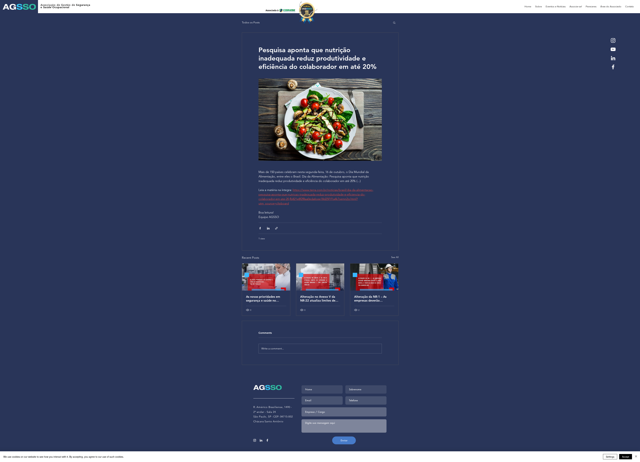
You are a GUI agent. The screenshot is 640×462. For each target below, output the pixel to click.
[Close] (636, 456)
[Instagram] (613, 40)
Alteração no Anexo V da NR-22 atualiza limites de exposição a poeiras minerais (317, 298)
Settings (610, 456)
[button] (394, 22)
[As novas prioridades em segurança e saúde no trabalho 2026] (266, 277)
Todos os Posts (251, 22)
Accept (625, 456)
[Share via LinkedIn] (268, 228)
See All (394, 257)
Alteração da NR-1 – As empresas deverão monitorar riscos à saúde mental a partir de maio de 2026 (373, 298)
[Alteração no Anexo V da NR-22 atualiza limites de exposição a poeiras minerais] (320, 277)
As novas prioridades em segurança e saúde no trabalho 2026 (263, 298)
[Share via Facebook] (260, 228)
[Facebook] (613, 67)
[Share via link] (276, 228)
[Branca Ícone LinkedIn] (613, 58)
